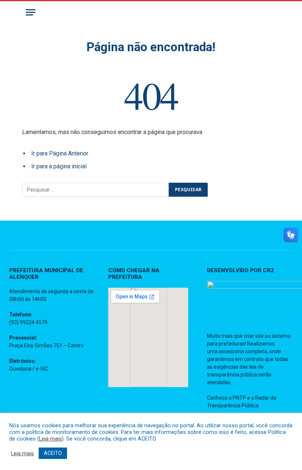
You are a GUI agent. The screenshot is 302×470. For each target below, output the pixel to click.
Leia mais (50, 438)
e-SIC (42, 369)
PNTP (239, 398)
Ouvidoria (20, 369)
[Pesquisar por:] (95, 190)
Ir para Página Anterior (59, 153)
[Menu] (30, 12)
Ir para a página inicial (59, 166)
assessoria (231, 351)
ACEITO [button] (53, 453)
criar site (254, 336)
